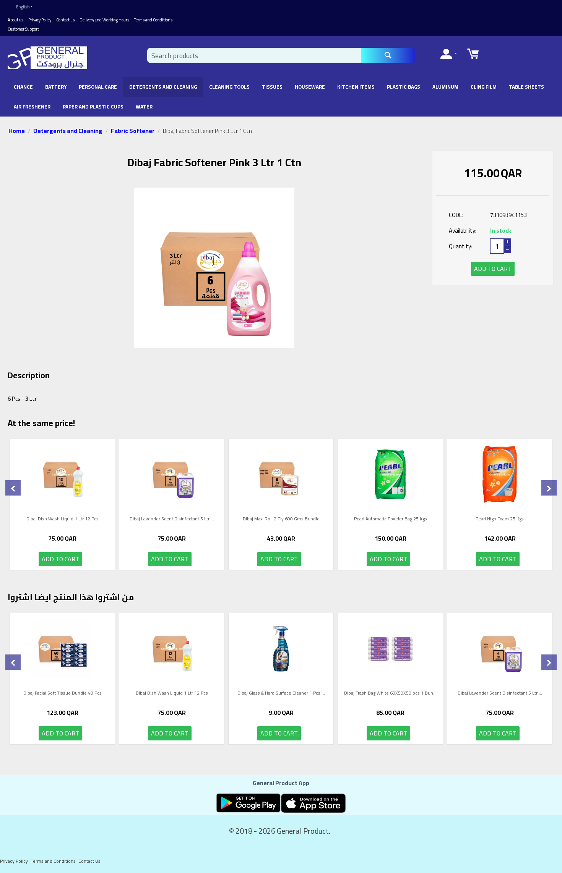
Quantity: (460, 246)
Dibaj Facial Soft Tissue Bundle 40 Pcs (62, 693)
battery (56, 86)
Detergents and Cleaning (163, 86)
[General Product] (47, 57)
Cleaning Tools (229, 86)
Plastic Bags (403, 86)
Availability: (462, 230)
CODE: (456, 214)
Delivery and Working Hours (104, 20)
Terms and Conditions (153, 20)
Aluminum (445, 86)
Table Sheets (526, 86)
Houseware (310, 86)
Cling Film (484, 86)
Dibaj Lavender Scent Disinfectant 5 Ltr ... (172, 519)
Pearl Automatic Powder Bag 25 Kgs (390, 519)
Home (16, 130)
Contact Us (89, 861)
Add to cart (493, 268)
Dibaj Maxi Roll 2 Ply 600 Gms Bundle (281, 519)
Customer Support (23, 29)
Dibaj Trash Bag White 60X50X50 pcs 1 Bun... (390, 693)
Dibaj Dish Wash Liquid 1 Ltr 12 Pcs (62, 519)
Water (144, 106)
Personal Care (98, 86)
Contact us (65, 20)
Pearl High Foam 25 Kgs (500, 519)
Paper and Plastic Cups (93, 106)
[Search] (388, 55)
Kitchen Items (356, 86)
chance (23, 86)
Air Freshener (32, 106)
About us (15, 20)
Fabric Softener (132, 130)
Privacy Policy (39, 20)
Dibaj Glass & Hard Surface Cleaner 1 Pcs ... (281, 693)
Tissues (272, 86)
